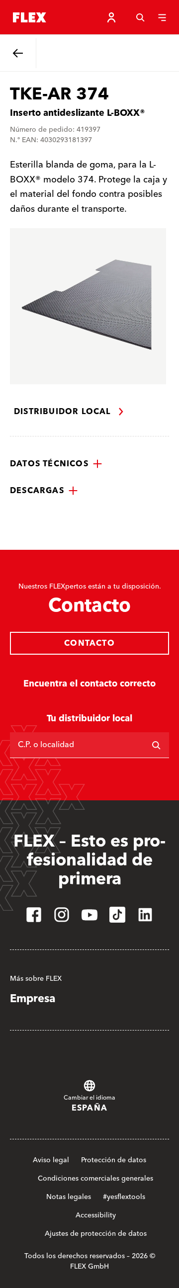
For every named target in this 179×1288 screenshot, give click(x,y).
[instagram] (62, 915)
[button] (56, 463)
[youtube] (89, 915)
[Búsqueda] (140, 17)
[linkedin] (145, 915)
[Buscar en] (156, 745)
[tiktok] (117, 915)
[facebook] (34, 915)
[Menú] (162, 17)
